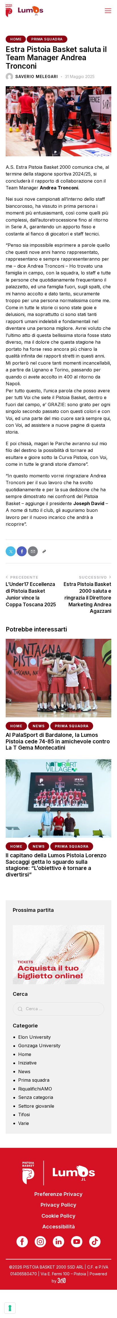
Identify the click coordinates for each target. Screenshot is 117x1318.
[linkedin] (58, 1241)
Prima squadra (47, 39)
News (39, 726)
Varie (23, 1123)
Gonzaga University (39, 1045)
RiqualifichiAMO (35, 1089)
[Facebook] (22, 551)
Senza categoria (35, 1097)
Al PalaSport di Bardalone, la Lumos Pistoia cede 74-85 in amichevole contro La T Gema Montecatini (58, 741)
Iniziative (27, 1063)
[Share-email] (33, 551)
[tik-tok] (95, 1241)
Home (15, 39)
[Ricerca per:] (58, 1008)
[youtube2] (76, 1241)
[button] (108, 10)
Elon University (34, 1037)
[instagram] (40, 1241)
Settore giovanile (36, 1106)
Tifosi (24, 1114)
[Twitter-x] (11, 551)
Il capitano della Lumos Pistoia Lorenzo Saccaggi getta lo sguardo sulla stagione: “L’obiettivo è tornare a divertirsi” (56, 865)
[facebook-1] (22, 1241)
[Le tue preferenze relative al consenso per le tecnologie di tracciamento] (10, 1308)
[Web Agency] (62, 1280)
